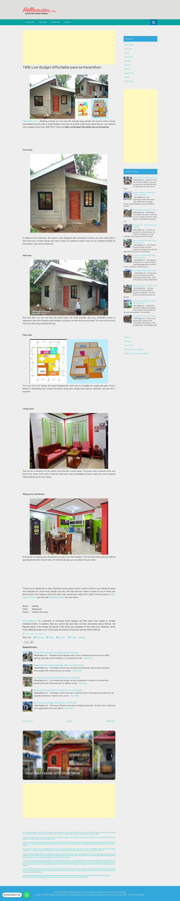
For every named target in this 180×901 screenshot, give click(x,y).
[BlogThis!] (27, 642)
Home (69, 721)
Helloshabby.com (30, 121)
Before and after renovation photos (136, 353)
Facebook (39, 637)
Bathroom (56, 22)
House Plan (128, 49)
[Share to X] (29, 642)
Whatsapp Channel (57, 597)
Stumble (73, 637)
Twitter (51, 637)
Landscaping (128, 81)
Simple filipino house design (133, 349)
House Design (39, 634)
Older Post (110, 721)
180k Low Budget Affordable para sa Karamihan (62, 67)
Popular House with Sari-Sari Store (144, 210)
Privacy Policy (129, 345)
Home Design (29, 634)
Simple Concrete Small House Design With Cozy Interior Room (59, 665)
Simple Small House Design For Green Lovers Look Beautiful (58, 690)
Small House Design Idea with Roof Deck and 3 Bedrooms (57, 678)
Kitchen (68, 22)
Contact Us (128, 341)
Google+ (61, 637)
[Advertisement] (69, 47)
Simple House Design (136, 895)
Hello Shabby (121, 892)
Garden (126, 69)
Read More (88, 658)
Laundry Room (129, 73)
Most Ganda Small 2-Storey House (144, 270)
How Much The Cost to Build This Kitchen (59, 773)
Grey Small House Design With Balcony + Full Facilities (55, 703)
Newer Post (28, 721)
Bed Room (43, 22)
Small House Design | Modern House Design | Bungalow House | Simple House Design (94, 895)
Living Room (29, 22)
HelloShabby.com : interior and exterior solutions (86, 892)
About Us (127, 337)
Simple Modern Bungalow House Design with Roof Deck (56, 653)
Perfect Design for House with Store (145, 177)
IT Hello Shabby (49, 895)
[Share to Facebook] (32, 642)
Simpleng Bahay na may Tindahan (144, 316)
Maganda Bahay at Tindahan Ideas (145, 286)
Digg (83, 637)
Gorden (126, 77)
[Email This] (25, 642)
